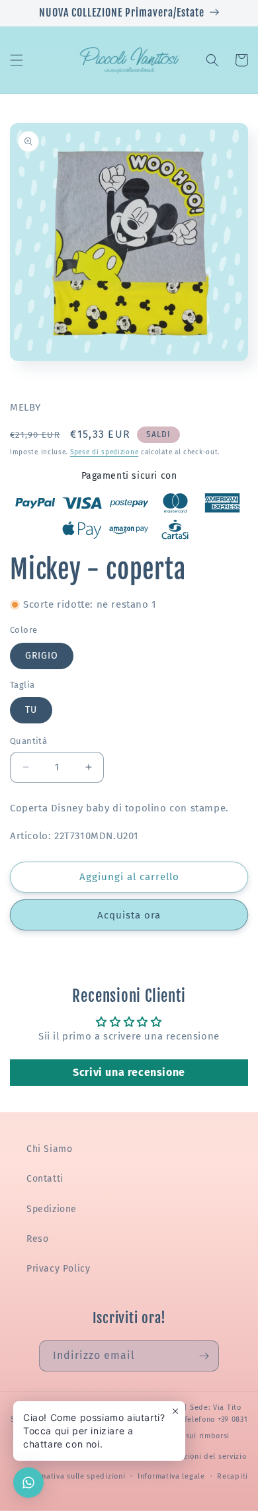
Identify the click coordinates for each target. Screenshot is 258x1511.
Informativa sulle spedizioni (74, 1476)
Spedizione (51, 1209)
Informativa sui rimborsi (185, 1436)
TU (31, 709)
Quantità (28, 741)
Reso (37, 1239)
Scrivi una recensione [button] (129, 1072)
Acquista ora (129, 915)
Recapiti (232, 1476)
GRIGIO (41, 655)
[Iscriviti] (203, 1355)
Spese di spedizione (104, 452)
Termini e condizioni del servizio (186, 1456)
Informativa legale (171, 1476)
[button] (16, 60)
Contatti (45, 1178)
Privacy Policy (58, 1268)
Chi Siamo (49, 1149)
